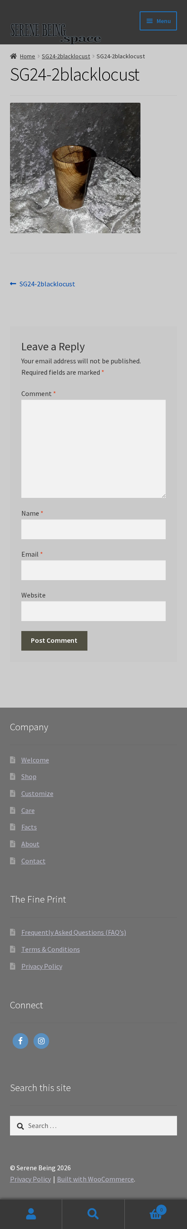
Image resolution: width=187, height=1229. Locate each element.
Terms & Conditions (50, 949)
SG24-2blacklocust (66, 56)
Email (32, 554)
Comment (38, 393)
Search (93, 1214)
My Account (31, 1214)
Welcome (35, 760)
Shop (29, 776)
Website (33, 595)
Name (32, 513)
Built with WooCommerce (95, 1179)
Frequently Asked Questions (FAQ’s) (73, 932)
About (30, 843)
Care (28, 810)
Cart (144, 1206)
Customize (37, 793)
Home (27, 56)
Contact (33, 860)
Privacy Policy (41, 966)
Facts (29, 827)
